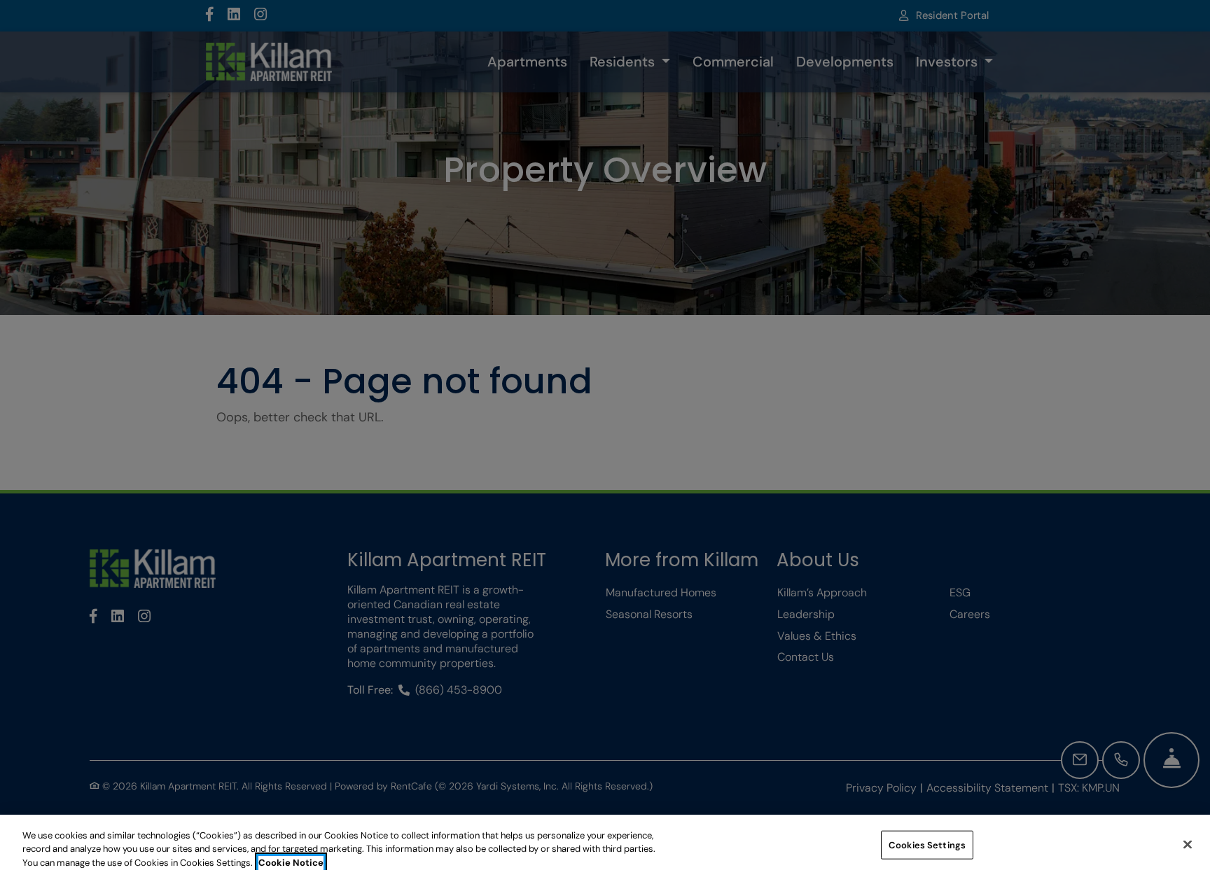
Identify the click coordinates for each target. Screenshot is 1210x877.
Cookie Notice (291, 863)
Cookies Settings (927, 844)
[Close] (1187, 844)
